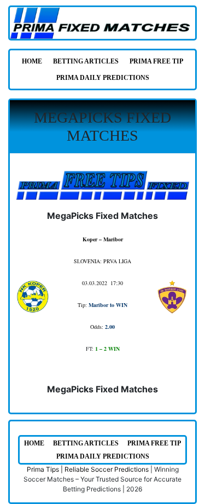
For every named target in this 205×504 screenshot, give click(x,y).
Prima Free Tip (156, 61)
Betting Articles (86, 61)
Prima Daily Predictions (102, 78)
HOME (32, 61)
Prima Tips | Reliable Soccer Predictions (88, 469)
